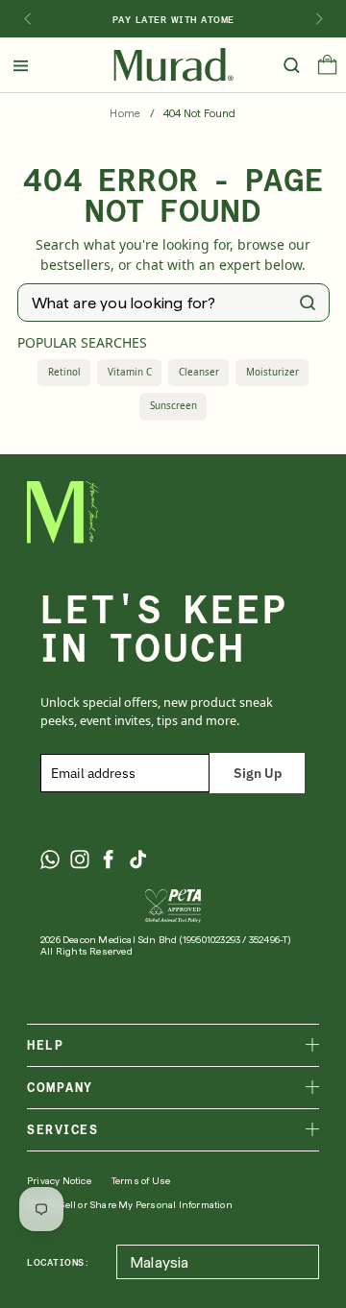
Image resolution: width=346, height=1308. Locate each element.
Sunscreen (173, 406)
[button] (327, 69)
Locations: (58, 1262)
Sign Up (258, 773)
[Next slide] (319, 19)
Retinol (64, 372)
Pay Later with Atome (173, 19)
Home (125, 114)
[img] (173, 65)
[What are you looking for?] (307, 302)
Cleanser (199, 372)
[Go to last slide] (26, 19)
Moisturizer (272, 372)
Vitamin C (130, 372)
